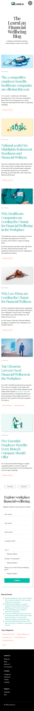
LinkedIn (7, 682)
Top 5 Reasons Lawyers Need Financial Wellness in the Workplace (15, 372)
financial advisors (7, 640)
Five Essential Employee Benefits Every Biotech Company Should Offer (14, 449)
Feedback (7, 692)
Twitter (6, 679)
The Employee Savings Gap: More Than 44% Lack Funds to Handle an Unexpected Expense (18, 623)
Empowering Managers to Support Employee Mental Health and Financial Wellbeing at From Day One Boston (17, 606)
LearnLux (5, 71)
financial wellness (7, 405)
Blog (5, 662)
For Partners (8, 667)
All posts (24, 486)
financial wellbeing (23, 634)
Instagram (7, 674)
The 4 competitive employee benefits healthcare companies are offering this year (16, 83)
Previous (10, 486)
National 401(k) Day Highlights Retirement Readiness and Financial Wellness (16, 151)
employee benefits (7, 110)
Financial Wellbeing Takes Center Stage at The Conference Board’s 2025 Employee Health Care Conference (18, 600)
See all (4, 645)
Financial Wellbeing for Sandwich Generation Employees (15, 611)
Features (7, 659)
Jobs (5, 695)
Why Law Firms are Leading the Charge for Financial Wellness (16, 297)
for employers (7, 637)
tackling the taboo (22, 391)
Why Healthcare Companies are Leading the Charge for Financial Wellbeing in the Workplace (17, 221)
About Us (7, 664)
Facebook (7, 677)
